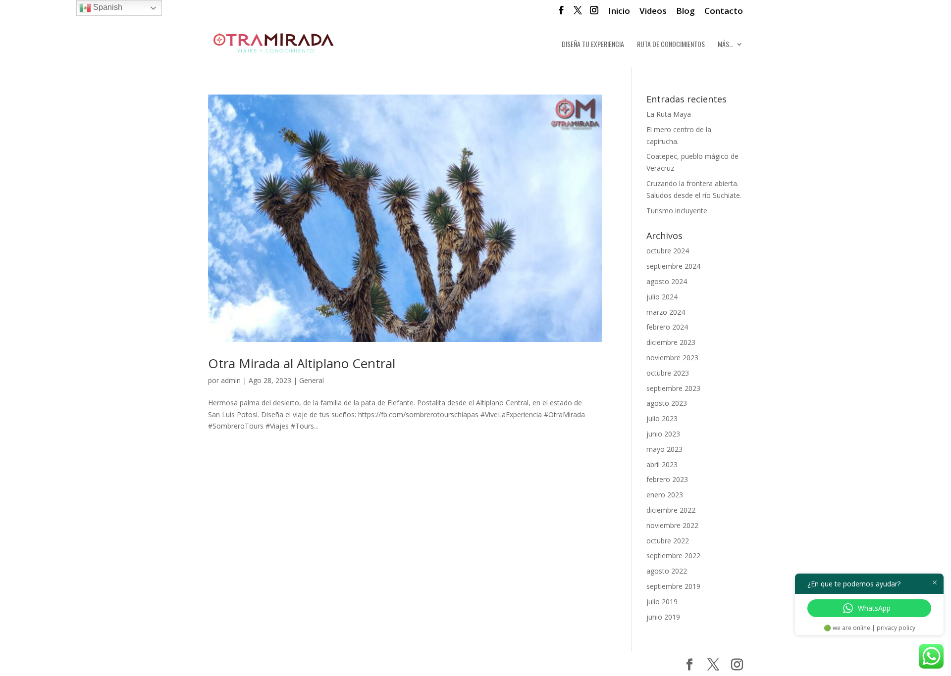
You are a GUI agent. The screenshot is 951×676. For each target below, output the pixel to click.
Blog (685, 11)
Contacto (723, 11)
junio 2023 (663, 433)
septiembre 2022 (673, 555)
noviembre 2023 (672, 357)
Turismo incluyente (676, 210)
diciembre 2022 (670, 510)
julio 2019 (662, 601)
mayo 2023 (664, 449)
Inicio (619, 11)
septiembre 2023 (673, 388)
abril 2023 (662, 464)
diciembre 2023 (670, 342)
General (311, 380)
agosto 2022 (666, 571)
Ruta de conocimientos (671, 45)
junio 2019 (663, 617)
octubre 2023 (667, 373)
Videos (653, 11)
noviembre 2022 (672, 525)
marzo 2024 (665, 312)
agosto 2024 (666, 281)
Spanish (106, 7)
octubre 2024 (667, 250)
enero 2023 (664, 494)
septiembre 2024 (673, 266)
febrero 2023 (667, 479)
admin (231, 380)
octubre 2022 (667, 540)
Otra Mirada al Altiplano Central (301, 363)
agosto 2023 (666, 403)
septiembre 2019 (673, 586)
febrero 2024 (667, 327)
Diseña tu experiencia (593, 45)
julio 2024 (662, 296)
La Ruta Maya (668, 114)
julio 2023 (662, 418)
